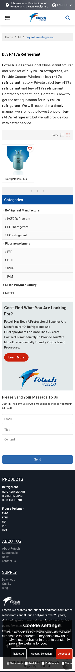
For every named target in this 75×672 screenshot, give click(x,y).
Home (9, 37)
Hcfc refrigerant (13, 491)
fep (4, 521)
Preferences (52, 663)
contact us (9, 561)
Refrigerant (10, 487)
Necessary (16, 663)
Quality (6, 583)
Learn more (16, 357)
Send (37, 459)
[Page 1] (31, 191)
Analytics (34, 663)
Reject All (18, 653)
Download (8, 579)
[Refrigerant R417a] (18, 160)
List (62, 135)
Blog (5, 588)
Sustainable (10, 552)
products (12, 479)
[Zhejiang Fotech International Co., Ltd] (37, 17)
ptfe (5, 517)
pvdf (5, 513)
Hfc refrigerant (13, 495)
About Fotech (11, 548)
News (5, 557)
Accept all (64, 653)
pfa (4, 525)
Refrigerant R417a (16, 178)
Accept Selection (41, 653)
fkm (4, 530)
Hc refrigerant (12, 500)
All (19, 37)
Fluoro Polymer (13, 508)
